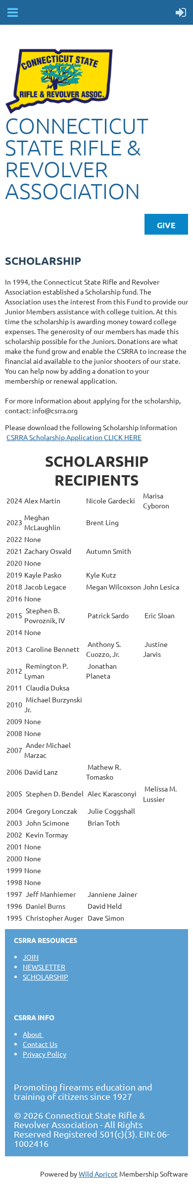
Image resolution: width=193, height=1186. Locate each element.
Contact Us (40, 1043)
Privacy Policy (44, 1053)
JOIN (31, 956)
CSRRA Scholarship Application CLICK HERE (74, 437)
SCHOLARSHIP (45, 976)
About (33, 1034)
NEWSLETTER (44, 966)
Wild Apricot (98, 1173)
